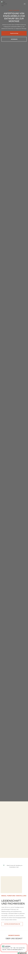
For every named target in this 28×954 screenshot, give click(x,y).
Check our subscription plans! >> (15, 949)
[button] (24, 4)
